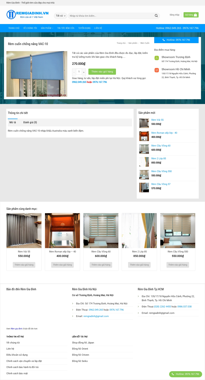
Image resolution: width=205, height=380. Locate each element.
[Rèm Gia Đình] (27, 14)
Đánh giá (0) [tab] (30, 122)
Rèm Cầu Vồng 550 (178, 251)
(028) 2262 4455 (162, 306)
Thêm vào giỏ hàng (102, 71)
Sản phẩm (46, 28)
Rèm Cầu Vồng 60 (101, 251)
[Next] (199, 234)
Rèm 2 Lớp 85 (139, 251)
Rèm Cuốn (144, 43)
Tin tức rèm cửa (65, 28)
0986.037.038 (184, 306)
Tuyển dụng (84, 28)
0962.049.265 (173, 28)
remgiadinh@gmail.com (96, 316)
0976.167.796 (191, 28)
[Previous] (3, 234)
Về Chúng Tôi (30, 28)
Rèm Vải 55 (24, 251)
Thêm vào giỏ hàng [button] (24, 264)
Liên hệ (98, 28)
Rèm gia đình (16, 329)
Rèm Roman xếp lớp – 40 (62, 251)
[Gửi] (156, 16)
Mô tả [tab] (12, 122)
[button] (174, 14)
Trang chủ (14, 28)
